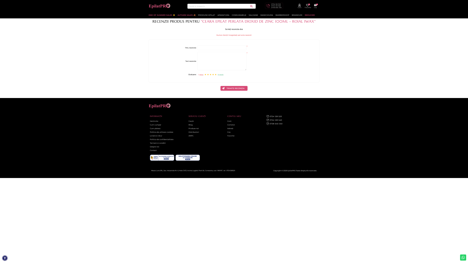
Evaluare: (192, 74)
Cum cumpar (155, 125)
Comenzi (231, 125)
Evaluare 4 (213, 74)
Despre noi (154, 147)
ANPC (191, 136)
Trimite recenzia (235, 88)
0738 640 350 (276, 7)
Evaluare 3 (211, 74)
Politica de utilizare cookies (161, 132)
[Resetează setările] (5, 258)
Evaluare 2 (208, 74)
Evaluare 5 (216, 74)
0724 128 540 (276, 6)
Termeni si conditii (158, 143)
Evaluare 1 (205, 74)
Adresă (230, 128)
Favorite (230, 136)
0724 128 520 (276, 4)
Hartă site (154, 121)
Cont (229, 121)
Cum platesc (155, 128)
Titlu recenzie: (190, 48)
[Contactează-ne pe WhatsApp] (463, 257)
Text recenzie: (190, 61)
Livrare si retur (156, 136)
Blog (191, 125)
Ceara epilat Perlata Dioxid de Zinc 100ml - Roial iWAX (258, 21)
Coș (228, 132)
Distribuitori (194, 132)
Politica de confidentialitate (161, 139)
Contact (153, 150)
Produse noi (194, 128)
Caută (251, 6)
